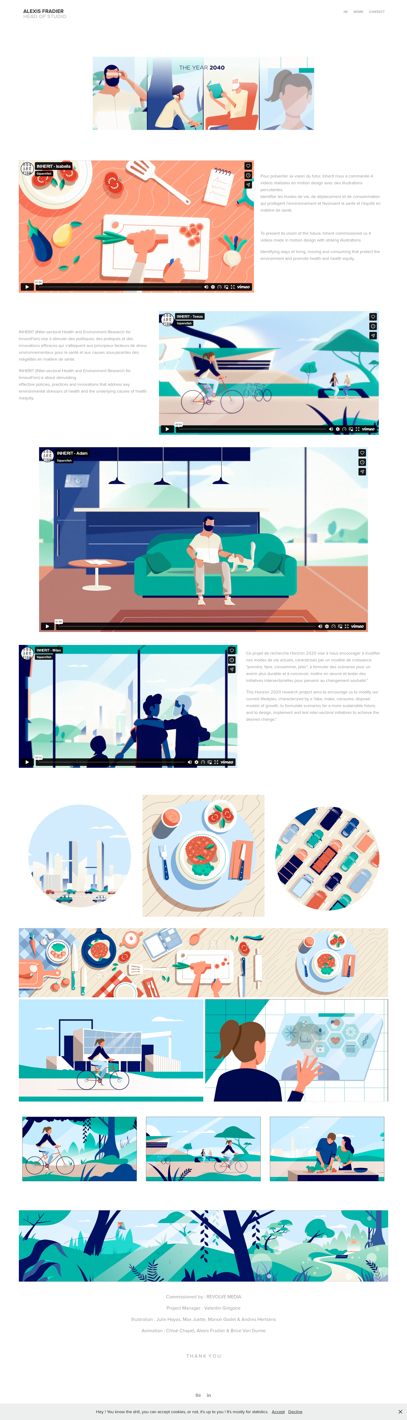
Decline (295, 1412)
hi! (346, 11)
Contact (377, 11)
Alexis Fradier (43, 11)
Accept (278, 1412)
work (358, 11)
